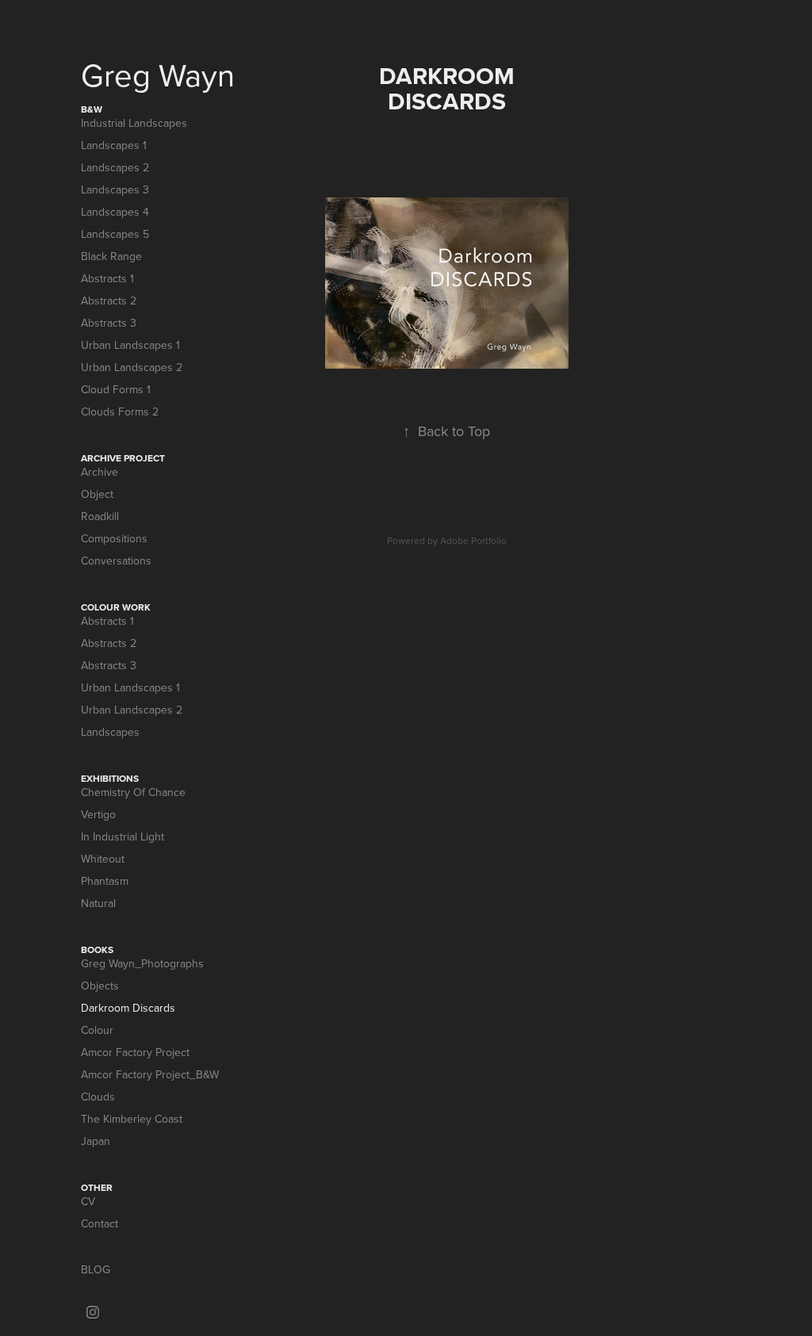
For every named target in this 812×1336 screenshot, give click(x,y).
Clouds (98, 1096)
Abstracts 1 (107, 278)
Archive (99, 472)
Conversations (116, 560)
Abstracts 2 (108, 300)
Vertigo (98, 814)
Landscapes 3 (115, 189)
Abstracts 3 (108, 323)
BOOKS (97, 949)
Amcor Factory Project (135, 1052)
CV (88, 1201)
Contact (99, 1223)
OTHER (97, 1187)
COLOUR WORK (116, 607)
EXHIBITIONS (110, 778)
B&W (91, 109)
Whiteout (102, 859)
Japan (95, 1141)
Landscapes (110, 732)
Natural (98, 903)
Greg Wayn (158, 74)
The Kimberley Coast (131, 1119)
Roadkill (100, 516)
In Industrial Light (122, 836)
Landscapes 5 (115, 234)
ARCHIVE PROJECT (123, 458)
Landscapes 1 (114, 145)
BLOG (95, 1269)
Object (97, 494)
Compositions (114, 538)
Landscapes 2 (115, 167)
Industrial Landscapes (134, 123)
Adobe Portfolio (473, 540)
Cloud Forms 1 (116, 389)
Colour (97, 1030)
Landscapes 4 (115, 212)
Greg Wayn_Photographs (142, 963)
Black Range (111, 256)
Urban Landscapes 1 (130, 345)
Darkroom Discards (128, 1008)
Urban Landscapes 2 (131, 367)
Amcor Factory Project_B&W (150, 1074)
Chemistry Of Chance (133, 792)
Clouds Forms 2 (120, 411)
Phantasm (104, 881)
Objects (100, 985)
